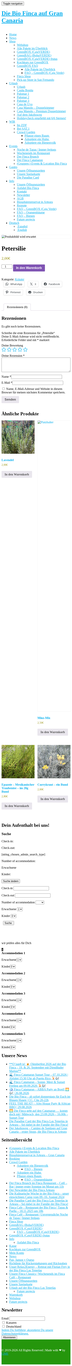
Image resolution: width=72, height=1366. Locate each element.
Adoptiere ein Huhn (37, 139)
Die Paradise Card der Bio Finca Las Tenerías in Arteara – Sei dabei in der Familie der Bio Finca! (38, 1123)
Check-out (8, 895)
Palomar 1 (23, 93)
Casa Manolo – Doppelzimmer (35, 107)
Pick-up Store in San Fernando (35, 79)
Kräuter (19, 279)
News (12, 38)
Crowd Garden (26, 132)
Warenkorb (16, 1294)
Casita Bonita (25, 90)
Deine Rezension (13, 355)
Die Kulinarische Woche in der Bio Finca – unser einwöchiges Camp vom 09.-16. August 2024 (39, 1195)
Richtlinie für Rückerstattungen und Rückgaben (38, 1263)
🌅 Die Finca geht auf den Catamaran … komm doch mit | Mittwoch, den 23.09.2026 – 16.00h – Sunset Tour (38, 1114)
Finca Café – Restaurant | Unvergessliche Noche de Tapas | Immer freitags (38, 1216)
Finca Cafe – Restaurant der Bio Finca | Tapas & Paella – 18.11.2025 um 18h (38, 1209)
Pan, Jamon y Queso (21, 1259)
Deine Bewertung (12, 345)
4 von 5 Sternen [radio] (20, 349)
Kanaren (11, 1322)
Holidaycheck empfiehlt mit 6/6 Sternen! (41, 118)
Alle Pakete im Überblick (32, 48)
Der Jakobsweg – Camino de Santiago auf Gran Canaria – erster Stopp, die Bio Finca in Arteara (38, 1130)
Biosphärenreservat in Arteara (35, 202)
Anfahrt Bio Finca (28, 188)
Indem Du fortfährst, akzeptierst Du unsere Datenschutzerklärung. (27, 1331)
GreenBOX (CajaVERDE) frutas (37, 58)
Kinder (6, 916)
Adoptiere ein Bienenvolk (40, 142)
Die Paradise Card (28, 177)
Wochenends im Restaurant (33, 153)
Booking (14, 1158)
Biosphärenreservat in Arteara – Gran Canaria (37, 1155)
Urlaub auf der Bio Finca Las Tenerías (32, 1287)
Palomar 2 (23, 97)
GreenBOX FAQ (27, 65)
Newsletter (23, 195)
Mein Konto (16, 1253)
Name (6, 376)
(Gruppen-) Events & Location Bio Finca (42, 163)
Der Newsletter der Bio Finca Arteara (32, 1190)
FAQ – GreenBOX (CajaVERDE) (38, 1232)
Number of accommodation (18, 902)
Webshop (22, 45)
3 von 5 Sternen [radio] (14, 349)
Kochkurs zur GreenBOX (32, 62)
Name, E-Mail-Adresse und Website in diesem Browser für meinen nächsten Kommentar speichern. (33, 390)
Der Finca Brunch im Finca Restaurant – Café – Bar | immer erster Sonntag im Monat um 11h (38, 1184)
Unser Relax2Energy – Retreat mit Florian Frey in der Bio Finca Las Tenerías (39, 1268)
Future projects (26, 219)
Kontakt (22, 191)
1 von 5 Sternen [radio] (4, 349)
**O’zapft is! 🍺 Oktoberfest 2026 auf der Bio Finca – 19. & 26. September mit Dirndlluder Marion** (37, 1067)
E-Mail (7, 382)
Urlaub (13, 83)
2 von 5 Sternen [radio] (9, 349)
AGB (20, 198)
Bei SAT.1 (23, 128)
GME (5, 1353)
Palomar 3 (23, 100)
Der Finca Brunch (28, 156)
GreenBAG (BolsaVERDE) (34, 55)
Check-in (7, 888)
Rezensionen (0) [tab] (17, 307)
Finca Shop (24, 76)
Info (11, 181)
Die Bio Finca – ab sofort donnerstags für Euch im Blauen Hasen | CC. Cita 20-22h (39, 1098)
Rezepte (22, 205)
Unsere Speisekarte (28, 174)
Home (13, 34)
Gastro (13, 167)
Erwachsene (9, 909)
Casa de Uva (24, 104)
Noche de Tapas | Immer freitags (36, 149)
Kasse (13, 1246)
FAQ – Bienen (26, 216)
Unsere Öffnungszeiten (31, 170)
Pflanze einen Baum (37, 135)
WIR (12, 121)
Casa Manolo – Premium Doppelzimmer (41, 111)
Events (13, 146)
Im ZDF (22, 125)
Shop (12, 41)
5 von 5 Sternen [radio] (25, 349)
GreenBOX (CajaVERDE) (33, 52)
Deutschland (13, 1326)
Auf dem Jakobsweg (29, 114)
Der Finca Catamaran (30, 160)
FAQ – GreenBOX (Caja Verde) (44, 72)
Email (5, 1318)
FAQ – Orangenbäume (31, 212)
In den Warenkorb (29, 268)
